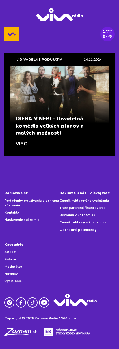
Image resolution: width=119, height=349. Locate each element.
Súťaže (10, 259)
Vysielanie (13, 281)
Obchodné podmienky (78, 229)
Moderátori (13, 266)
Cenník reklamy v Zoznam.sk (83, 222)
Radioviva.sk (16, 193)
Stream (10, 251)
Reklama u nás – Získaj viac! (85, 193)
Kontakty (11, 212)
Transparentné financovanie (82, 207)
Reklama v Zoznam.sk (77, 215)
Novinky (11, 273)
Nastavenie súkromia (21, 219)
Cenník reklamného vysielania (84, 200)
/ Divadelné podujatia (39, 59)
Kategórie (13, 244)
